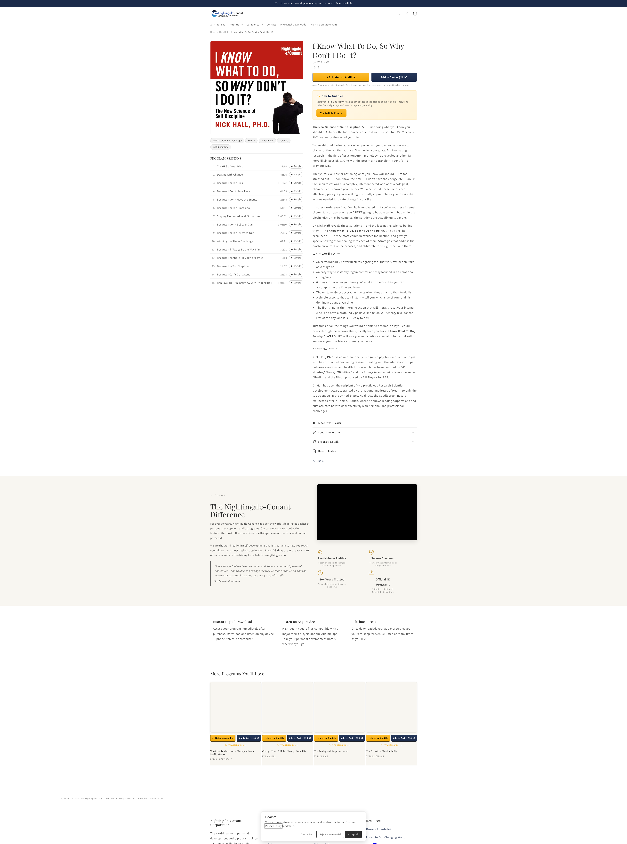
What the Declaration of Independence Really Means (232, 753)
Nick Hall (223, 32)
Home (213, 32)
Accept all (353, 834)
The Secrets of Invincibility (381, 751)
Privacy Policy (273, 826)
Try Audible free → (237, 744)
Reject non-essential (330, 834)
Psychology (267, 140)
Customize (306, 834)
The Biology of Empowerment (331, 751)
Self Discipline (220, 146)
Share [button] (320, 461)
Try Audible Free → (331, 113)
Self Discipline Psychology (227, 140)
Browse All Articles (378, 829)
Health (251, 140)
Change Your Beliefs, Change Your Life (284, 751)
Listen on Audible (343, 77)
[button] (236, 25)
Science (284, 140)
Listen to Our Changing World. (386, 837)
